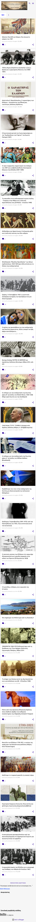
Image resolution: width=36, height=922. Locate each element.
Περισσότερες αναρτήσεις (18, 883)
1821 (2, 15)
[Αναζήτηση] (30, 3)
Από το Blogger (19, 919)
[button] (33, 45)
